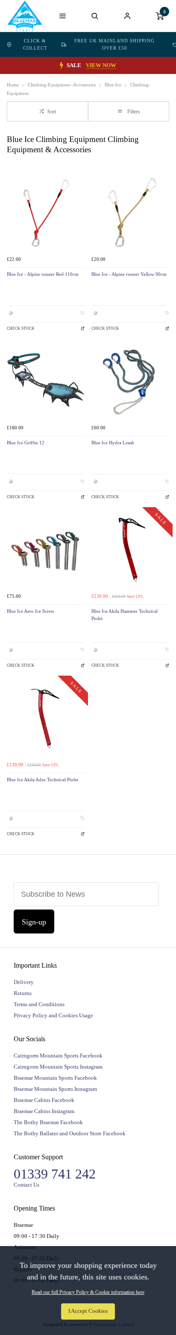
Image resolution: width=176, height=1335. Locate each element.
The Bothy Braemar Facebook (48, 1122)
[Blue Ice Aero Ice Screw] (46, 549)
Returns (23, 993)
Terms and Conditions (39, 1004)
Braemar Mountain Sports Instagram (55, 1089)
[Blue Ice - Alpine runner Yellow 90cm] (130, 212)
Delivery (24, 982)
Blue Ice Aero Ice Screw (30, 611)
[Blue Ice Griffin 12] (46, 381)
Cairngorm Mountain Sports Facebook (58, 1055)
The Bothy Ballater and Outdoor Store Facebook (70, 1133)
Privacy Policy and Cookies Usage (53, 1015)
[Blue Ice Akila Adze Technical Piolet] (46, 718)
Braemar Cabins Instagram (44, 1111)
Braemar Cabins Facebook (44, 1100)
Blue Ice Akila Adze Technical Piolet (42, 779)
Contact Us (26, 1184)
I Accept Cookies (88, 1311)
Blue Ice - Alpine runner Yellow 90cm (129, 274)
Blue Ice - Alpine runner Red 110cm (43, 274)
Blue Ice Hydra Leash (112, 442)
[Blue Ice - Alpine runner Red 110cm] (46, 212)
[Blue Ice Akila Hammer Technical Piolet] (130, 549)
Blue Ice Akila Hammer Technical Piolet (124, 615)
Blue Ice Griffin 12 (25, 442)
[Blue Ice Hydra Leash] (130, 381)
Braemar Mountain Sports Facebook (55, 1078)
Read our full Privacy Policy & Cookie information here (88, 1292)
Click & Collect (35, 44)
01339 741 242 (55, 1173)
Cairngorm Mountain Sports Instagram (58, 1066)
